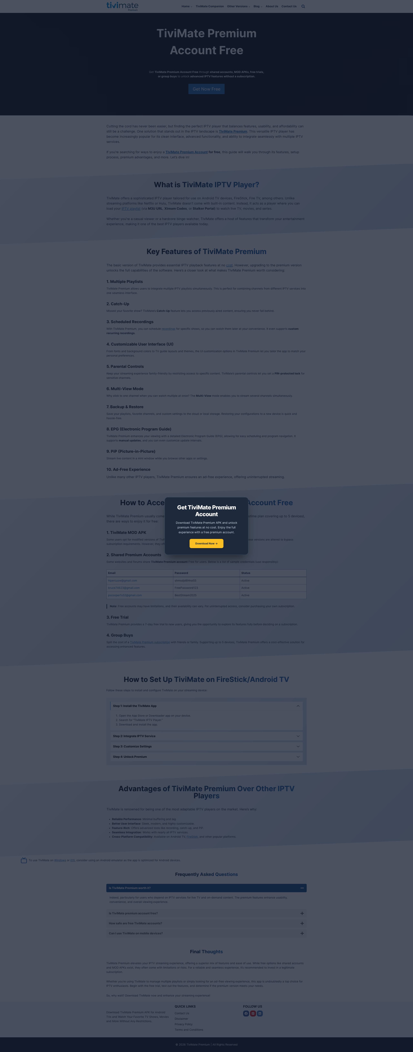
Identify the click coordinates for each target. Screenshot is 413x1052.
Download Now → (206, 543)
